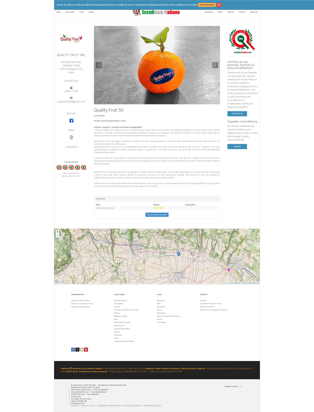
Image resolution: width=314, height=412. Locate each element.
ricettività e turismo (122, 322)
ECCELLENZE (70, 12)
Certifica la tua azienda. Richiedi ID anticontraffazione (241, 65)
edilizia (117, 313)
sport (116, 338)
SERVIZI (91, 12)
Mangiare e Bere (120, 316)
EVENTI (220, 12)
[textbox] (157, 157)
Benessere (161, 313)
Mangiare (161, 300)
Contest (203, 300)
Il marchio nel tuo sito (80, 300)
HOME (58, 12)
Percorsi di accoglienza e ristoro (214, 310)
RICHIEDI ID (237, 114)
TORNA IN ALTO (231, 386)
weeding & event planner (124, 341)
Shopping (118, 335)
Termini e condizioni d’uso (82, 304)
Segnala (237, 146)
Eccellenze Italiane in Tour (210, 304)
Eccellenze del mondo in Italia (126, 310)
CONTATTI (75, 406)
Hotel (159, 310)
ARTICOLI (231, 12)
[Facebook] (71, 121)
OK (219, 5)
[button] (99, 65)
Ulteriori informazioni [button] (207, 5)
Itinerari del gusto (207, 307)
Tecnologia (161, 322)
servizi (117, 332)
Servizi (160, 319)
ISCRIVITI (242, 12)
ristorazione (119, 326)
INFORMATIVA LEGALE (152, 406)
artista (117, 307)
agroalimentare (120, 300)
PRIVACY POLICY (88, 406)
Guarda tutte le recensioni (157, 215)
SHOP (82, 12)
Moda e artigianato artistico (168, 316)
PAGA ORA (254, 12)
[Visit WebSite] (71, 138)
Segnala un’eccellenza (242, 121)
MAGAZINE (209, 12)
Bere (159, 304)
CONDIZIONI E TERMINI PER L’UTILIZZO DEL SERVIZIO (119, 406)
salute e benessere (122, 329)
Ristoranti (161, 307)
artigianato (118, 304)
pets (116, 319)
